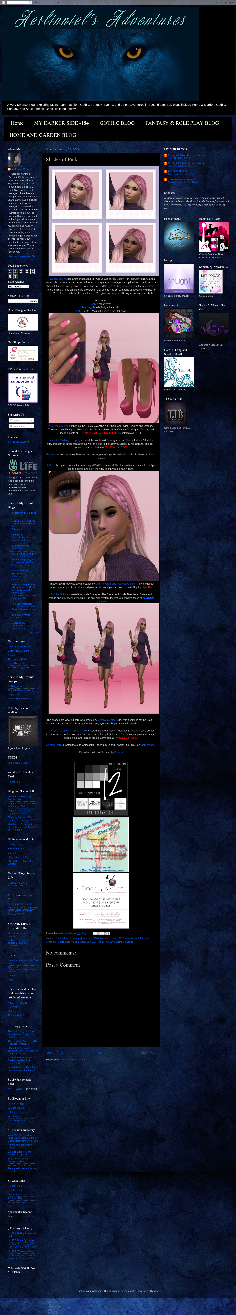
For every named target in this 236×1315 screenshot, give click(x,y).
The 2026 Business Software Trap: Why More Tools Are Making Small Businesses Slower (24, 560)
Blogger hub (14, 694)
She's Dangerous (17, 1194)
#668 (10, 1011)
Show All (34, 633)
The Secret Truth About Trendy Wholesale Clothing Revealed (22, 1168)
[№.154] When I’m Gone (21, 1251)
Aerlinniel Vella (20, 169)
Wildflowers (14, 1116)
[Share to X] (101, 933)
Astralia (118, 752)
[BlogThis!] (98, 933)
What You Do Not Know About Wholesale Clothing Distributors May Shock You (23, 1138)
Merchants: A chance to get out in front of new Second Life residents (22, 827)
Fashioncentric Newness (20, 572)
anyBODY (94, 938)
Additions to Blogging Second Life (19, 798)
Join (10, 1277)
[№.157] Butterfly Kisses (21, 1240)
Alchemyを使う (16, 1015)
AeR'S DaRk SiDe (178, 171)
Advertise (13, 971)
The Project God (17, 659)
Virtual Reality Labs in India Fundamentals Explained (22, 1068)
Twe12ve (110, 942)
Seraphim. (17, 534)
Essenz (50, 454)
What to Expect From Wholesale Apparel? (19, 1153)
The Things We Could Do (180, 174)
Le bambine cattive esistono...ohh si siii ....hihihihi (18, 943)
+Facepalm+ (61, 938)
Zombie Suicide (59, 594)
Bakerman (16, 529)
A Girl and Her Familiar (179, 158)
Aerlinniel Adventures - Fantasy (186, 155)
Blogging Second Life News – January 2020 (23, 805)
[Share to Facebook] (105, 933)
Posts (15, 420)
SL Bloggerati (15, 686)
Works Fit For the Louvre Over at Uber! (23, 539)
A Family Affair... (16, 1198)
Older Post (148, 1052)
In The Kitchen (16, 1103)
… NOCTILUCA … (20, 515)
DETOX (12, 853)
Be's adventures (20, 614)
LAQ (79, 311)
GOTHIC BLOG (117, 122)
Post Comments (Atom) (73, 1059)
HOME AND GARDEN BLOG (43, 134)
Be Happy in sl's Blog (24, 513)
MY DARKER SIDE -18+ (61, 122)
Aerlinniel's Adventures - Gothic (186, 163)
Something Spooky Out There (182, 182)
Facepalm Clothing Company (64, 440)
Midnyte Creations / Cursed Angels (115, 583)
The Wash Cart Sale (86, 942)
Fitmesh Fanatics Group (21, 690)
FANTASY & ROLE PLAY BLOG (182, 122)
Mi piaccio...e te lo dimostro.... (17, 934)
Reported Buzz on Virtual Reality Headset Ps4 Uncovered (21, 1060)
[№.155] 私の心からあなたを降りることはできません (22, 1246)
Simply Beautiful (16, 1202)
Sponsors (13, 967)
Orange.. (15, 617)
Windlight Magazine (18, 667)
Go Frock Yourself (59, 426)
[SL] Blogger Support (23, 554)
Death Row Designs (18, 650)
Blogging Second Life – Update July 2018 (20, 811)
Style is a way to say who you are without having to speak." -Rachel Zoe (23, 588)
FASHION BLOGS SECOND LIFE (17, 884)
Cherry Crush (15, 844)
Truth (101, 942)
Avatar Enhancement (19, 698)
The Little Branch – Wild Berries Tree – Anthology (23, 608)
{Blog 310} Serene (18, 1112)
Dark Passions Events (20, 646)
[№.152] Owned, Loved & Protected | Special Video (21, 1257)
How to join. (14, 782)
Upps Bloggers (16, 663)
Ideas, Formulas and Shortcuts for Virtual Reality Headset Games (22, 1051)
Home (17, 122)
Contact (12, 975)
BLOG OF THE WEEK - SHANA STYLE (20, 912)
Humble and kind (17, 1120)
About (11, 979)
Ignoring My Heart (17, 857)
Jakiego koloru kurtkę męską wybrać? (22, 627)
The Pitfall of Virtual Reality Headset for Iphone (22, 1042)
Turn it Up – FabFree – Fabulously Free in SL (23, 524)
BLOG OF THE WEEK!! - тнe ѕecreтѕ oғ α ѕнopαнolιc (23, 906)
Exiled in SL (18, 623)
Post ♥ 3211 (14, 1007)
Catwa (94, 304)
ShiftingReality (54, 745)
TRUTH (51, 465)
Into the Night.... (16, 1190)
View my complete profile (21, 256)
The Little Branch (21, 603)
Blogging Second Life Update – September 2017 (22, 818)
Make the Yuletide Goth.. (180, 166)
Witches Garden (16, 1108)
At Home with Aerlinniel (181, 179)
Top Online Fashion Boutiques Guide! (18, 1160)
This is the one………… (21, 848)
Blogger (154, 1291)
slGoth (11, 655)
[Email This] (95, 933)
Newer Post (54, 1052)
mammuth (129, 1291)
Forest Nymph (15, 1186)
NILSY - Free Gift (17, 1003)
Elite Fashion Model (18, 763)
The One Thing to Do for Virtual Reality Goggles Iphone (21, 1034)
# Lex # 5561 (17, 548)
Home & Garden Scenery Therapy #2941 (23, 597)
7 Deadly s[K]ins (57, 278)
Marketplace (148, 745)
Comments (18, 426)
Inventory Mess (20, 545)
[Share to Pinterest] (108, 933)
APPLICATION (15, 1089)
